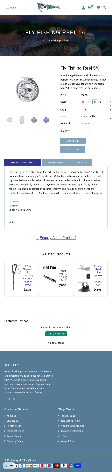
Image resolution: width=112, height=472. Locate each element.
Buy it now (72, 149)
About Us (11, 415)
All (43, 40)
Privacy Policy (14, 426)
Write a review (56, 333)
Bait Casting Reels (70, 420)
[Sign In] (83, 8)
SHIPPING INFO (56, 162)
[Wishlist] (98, 8)
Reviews (81, 162)
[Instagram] (14, 399)
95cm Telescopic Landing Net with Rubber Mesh (28, 275)
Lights (64, 436)
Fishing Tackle (68, 415)
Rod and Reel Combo (72, 431)
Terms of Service (15, 431)
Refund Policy (14, 436)
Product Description (22, 162)
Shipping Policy (15, 441)
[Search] (104, 8)
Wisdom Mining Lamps (72, 426)
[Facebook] (5, 399)
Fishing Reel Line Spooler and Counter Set (98, 275)
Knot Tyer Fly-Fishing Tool (63, 275)
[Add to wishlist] (14, 278)
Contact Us (12, 420)
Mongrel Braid (68, 441)
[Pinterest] (9, 399)
